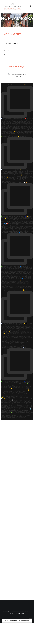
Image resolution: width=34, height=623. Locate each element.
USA (5, 55)
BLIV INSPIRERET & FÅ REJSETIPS (17, 621)
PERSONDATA (28, 612)
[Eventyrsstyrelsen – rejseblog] (12, 6)
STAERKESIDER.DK (20, 613)
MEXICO (6, 51)
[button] (30, 6)
